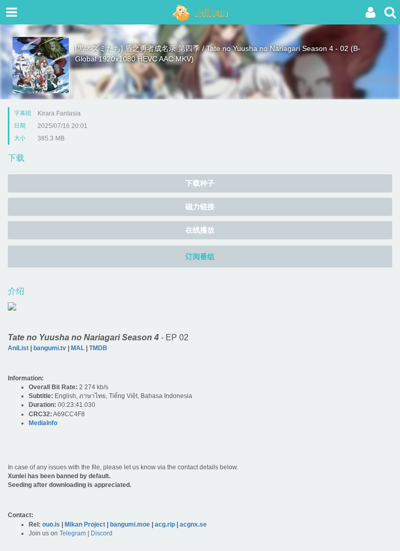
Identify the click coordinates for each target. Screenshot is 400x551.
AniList (18, 348)
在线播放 (200, 230)
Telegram (72, 533)
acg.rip (165, 524)
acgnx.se (193, 524)
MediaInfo (43, 423)
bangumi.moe (130, 524)
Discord (102, 533)
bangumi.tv (49, 348)
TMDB (98, 348)
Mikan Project (85, 524)
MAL (77, 348)
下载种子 (200, 183)
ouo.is (51, 524)
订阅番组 (200, 256)
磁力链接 (200, 206)
